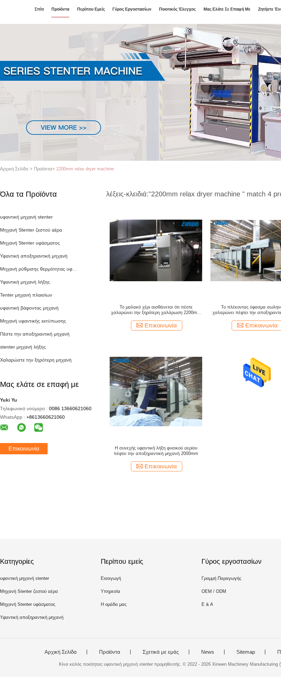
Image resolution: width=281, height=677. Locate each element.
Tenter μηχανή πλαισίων (26, 295)
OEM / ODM (213, 591)
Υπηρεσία (110, 591)
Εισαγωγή (111, 578)
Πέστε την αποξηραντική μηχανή (35, 334)
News (207, 652)
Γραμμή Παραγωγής (221, 578)
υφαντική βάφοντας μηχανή (29, 308)
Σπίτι (39, 9)
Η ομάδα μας (113, 604)
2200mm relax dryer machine (85, 168)
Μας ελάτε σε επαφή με (227, 9)
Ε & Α (207, 604)
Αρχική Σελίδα (61, 652)
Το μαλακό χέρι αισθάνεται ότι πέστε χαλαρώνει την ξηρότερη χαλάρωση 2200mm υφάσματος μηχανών (156, 309)
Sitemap (245, 652)
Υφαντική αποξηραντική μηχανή (34, 256)
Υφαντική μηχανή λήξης (25, 282)
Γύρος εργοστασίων (131, 9)
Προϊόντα (60, 9)
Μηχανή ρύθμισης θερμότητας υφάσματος (39, 269)
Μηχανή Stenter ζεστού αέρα (31, 230)
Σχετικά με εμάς (161, 652)
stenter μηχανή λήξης (23, 347)
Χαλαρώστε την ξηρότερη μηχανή (36, 360)
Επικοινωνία (24, 449)
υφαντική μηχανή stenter (26, 217)
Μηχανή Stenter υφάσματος (30, 243)
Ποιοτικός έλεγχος (177, 9)
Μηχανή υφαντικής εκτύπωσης (33, 321)
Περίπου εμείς (91, 9)
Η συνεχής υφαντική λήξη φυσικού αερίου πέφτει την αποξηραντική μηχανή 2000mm (156, 450)
